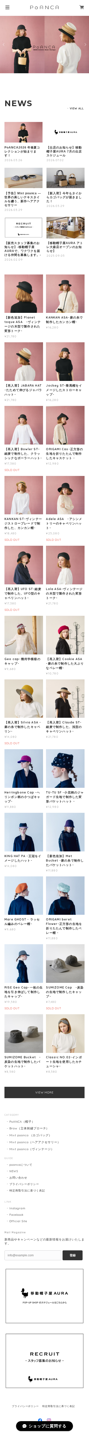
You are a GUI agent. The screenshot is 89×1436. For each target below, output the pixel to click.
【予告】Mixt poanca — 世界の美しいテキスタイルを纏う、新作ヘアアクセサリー (22, 199)
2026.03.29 (13, 210)
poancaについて (20, 1164)
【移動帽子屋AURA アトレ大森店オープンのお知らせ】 (64, 247)
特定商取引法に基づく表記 (27, 1190)
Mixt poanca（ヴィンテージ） (31, 1149)
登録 (73, 1255)
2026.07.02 (55, 160)
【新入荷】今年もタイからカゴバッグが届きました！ (64, 197)
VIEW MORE (44, 1092)
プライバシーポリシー (24, 1184)
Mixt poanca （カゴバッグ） (30, 1135)
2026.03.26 (13, 160)
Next (85, 45)
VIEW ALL (77, 108)
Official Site (18, 1221)
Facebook (16, 1214)
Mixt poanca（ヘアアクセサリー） (35, 1142)
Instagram (17, 1208)
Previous (4, 45)
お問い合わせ (18, 1177)
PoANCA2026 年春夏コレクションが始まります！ (22, 151)
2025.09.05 (55, 255)
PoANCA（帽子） (22, 1121)
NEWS (13, 1171)
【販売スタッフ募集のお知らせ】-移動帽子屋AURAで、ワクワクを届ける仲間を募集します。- (22, 249)
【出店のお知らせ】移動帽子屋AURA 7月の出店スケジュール (64, 151)
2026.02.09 (13, 259)
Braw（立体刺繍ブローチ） (29, 1128)
